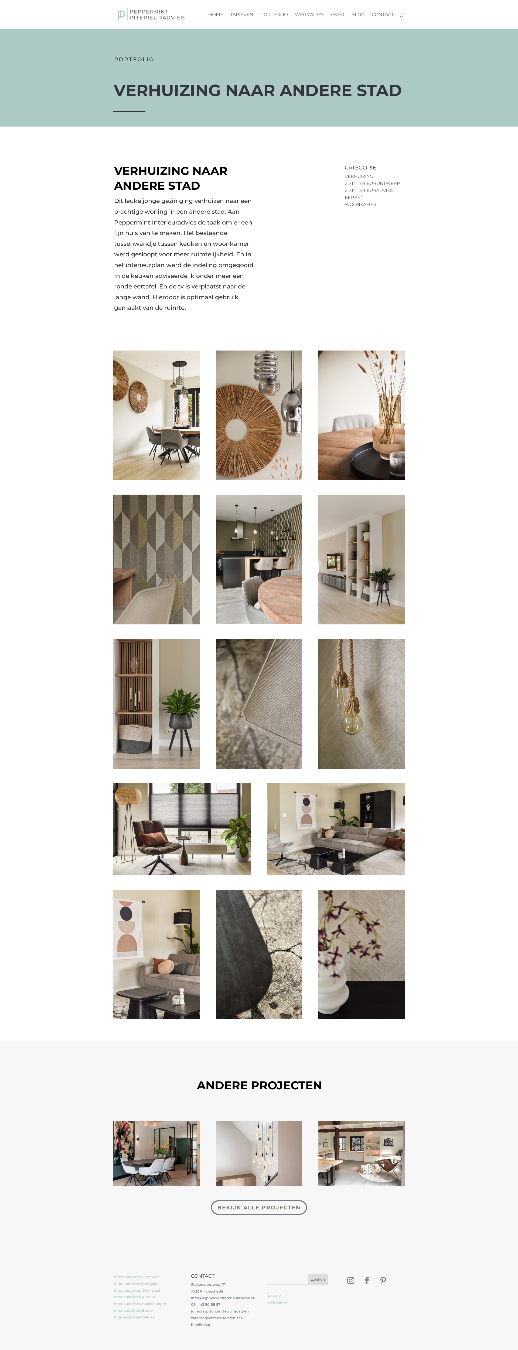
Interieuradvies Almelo (134, 1297)
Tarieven (241, 15)
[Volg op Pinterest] (383, 1281)
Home (215, 15)
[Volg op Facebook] (367, 1281)
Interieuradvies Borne (133, 1310)
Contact (383, 15)
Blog (358, 15)
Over (337, 15)
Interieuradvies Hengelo (135, 1283)
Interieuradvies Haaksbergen (140, 1303)
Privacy (274, 1296)
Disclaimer (277, 1303)
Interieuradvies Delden (134, 1317)
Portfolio (274, 15)
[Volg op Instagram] (351, 1281)
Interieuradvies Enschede (137, 1277)
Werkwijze (309, 15)
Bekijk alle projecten (259, 1207)
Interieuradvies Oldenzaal (137, 1290)
